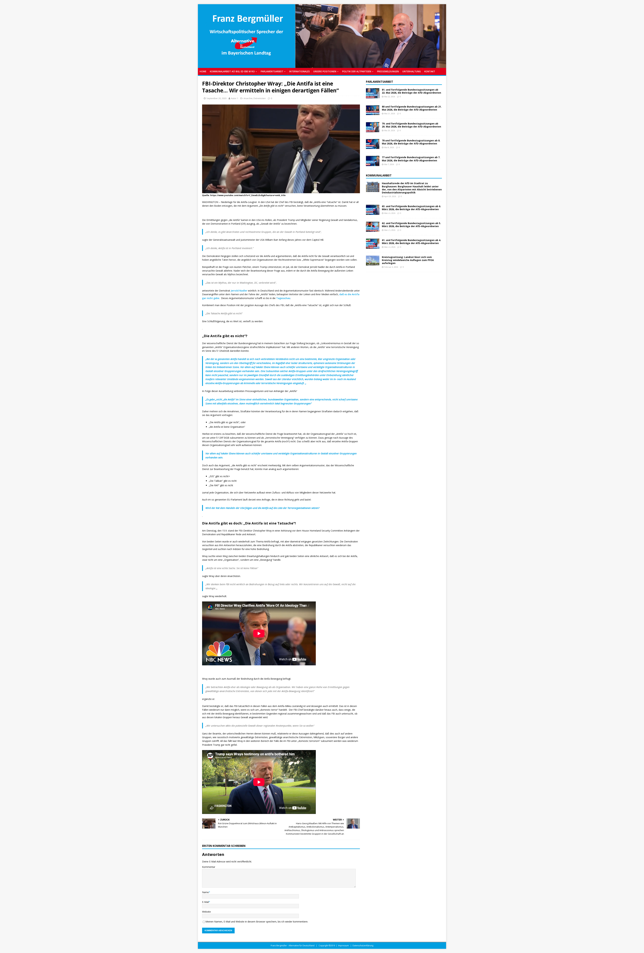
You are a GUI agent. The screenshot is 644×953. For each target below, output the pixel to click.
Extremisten (260, 98)
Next (441, 35)
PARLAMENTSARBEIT (272, 71)
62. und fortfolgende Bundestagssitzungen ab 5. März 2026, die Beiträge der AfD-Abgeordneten (411, 225)
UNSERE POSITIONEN (324, 71)
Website (206, 911)
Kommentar (208, 866)
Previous (202, 35)
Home (203, 71)
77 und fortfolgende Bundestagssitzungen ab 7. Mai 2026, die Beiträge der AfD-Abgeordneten (411, 159)
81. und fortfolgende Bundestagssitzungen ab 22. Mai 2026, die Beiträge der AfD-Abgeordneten (411, 91)
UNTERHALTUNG (411, 71)
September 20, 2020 (216, 98)
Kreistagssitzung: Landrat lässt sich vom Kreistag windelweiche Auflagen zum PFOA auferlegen (408, 260)
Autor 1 (234, 98)
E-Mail (205, 902)
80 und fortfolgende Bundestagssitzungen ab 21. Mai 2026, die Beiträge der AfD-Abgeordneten (412, 108)
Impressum (343, 945)
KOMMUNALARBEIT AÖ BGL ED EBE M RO (232, 71)
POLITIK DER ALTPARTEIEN (356, 71)
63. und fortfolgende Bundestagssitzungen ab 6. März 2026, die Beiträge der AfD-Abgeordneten (411, 208)
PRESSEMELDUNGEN (388, 71)
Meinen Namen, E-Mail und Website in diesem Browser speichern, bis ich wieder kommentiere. (256, 921)
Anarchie (248, 98)
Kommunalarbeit (379, 175)
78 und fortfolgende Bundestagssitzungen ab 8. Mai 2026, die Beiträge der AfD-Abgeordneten (411, 142)
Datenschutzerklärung (363, 945)
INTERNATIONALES (299, 71)
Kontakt (429, 71)
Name (205, 892)
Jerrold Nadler (239, 290)
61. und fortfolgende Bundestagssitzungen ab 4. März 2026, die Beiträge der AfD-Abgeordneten (411, 242)
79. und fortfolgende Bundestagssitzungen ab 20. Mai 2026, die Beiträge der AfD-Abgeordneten (411, 125)
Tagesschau (283, 298)
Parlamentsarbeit (379, 82)
